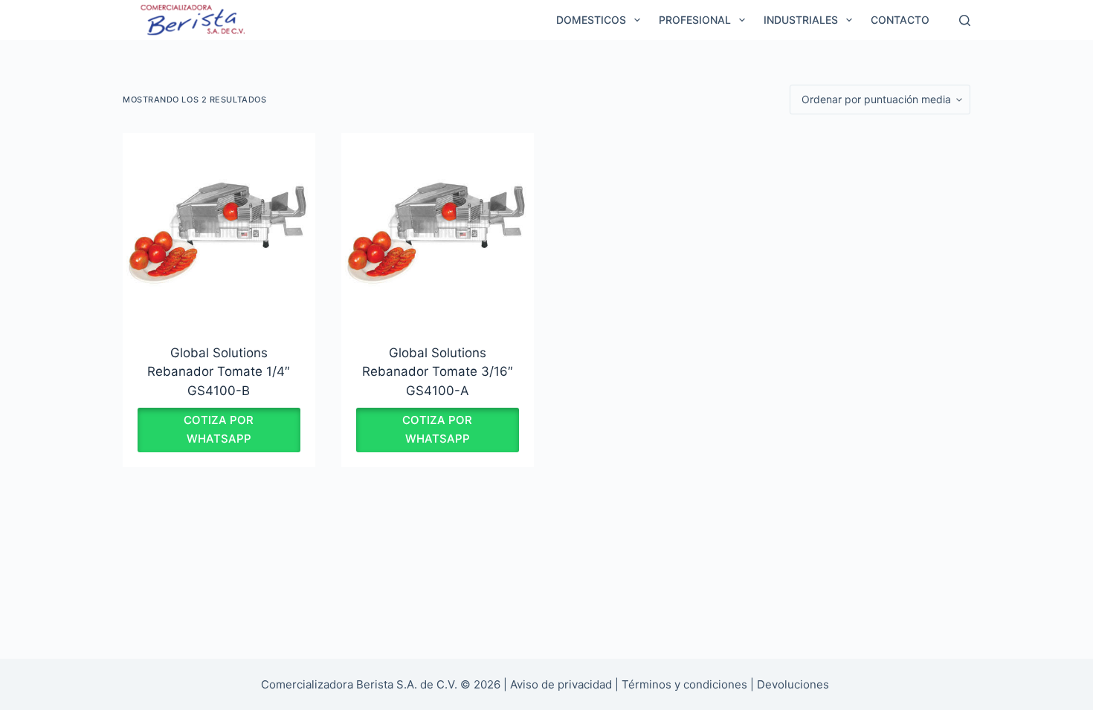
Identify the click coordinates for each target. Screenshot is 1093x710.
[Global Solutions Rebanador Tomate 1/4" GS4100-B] (219, 229)
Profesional (695, 19)
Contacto (900, 19)
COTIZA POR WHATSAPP (219, 429)
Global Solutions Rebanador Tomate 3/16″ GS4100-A (437, 371)
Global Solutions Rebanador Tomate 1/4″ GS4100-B (218, 371)
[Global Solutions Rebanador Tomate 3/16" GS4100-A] (437, 229)
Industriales (801, 19)
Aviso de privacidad (561, 684)
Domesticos (591, 19)
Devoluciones (793, 684)
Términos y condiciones (684, 684)
